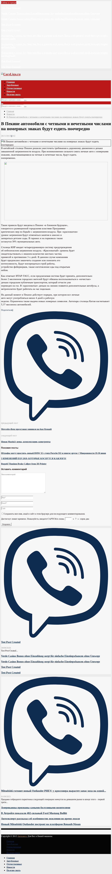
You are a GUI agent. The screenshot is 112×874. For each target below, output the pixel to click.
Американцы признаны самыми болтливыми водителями (35, 807)
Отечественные (14, 88)
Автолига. (22, 836)
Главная (11, 81)
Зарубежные (13, 85)
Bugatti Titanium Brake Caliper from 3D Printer (23, 464)
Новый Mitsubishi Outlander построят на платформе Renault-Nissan (41, 824)
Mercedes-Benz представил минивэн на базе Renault (26, 429)
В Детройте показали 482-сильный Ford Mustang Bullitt (34, 813)
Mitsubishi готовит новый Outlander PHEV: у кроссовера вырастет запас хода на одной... (53, 790)
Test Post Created (10, 8)
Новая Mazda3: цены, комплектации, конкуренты (26, 442)
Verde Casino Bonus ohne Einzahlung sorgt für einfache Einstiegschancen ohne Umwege (50, 13)
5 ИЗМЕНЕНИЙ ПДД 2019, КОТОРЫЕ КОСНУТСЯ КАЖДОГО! (33, 458)
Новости (11, 91)
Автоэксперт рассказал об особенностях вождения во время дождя (40, 818)
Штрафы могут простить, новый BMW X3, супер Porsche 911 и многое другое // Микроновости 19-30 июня (53, 453)
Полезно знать (13, 94)
